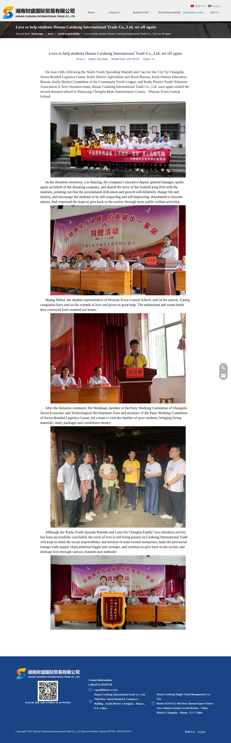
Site (153, 59)
